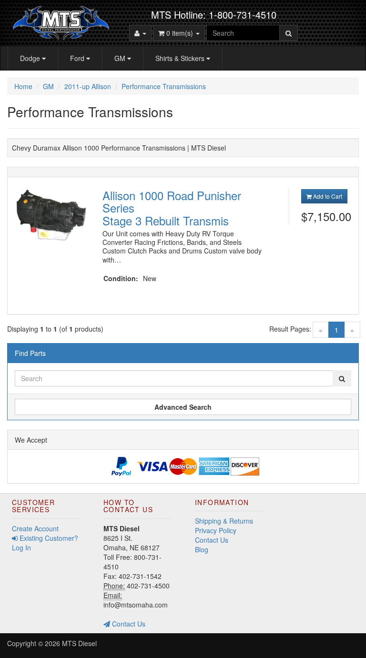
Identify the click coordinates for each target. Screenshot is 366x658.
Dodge (31, 58)
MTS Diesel (79, 643)
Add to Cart (327, 196)
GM (120, 58)
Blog (201, 549)
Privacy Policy (215, 530)
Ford (78, 58)
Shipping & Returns (224, 521)
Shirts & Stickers (180, 58)
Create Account (35, 528)
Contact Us (127, 623)
